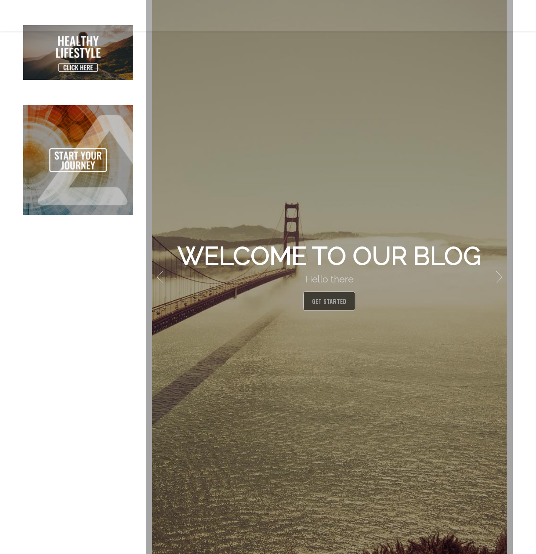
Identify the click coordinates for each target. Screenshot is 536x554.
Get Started (329, 301)
